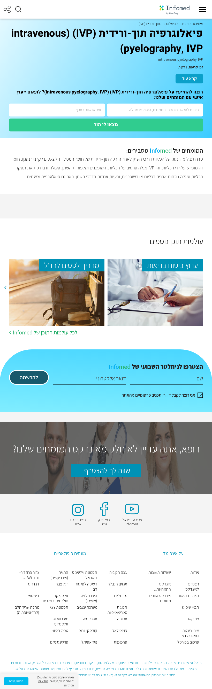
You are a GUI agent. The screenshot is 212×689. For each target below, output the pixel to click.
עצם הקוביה (118, 572)
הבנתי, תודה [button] (16, 681)
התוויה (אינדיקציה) (59, 575)
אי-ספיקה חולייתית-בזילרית (55, 598)
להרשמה (29, 377)
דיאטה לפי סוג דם (86, 587)
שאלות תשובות (159, 572)
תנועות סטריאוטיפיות (117, 610)
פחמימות (120, 642)
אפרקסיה (90, 619)
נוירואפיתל (89, 642)
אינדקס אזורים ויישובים (160, 598)
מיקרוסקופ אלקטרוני (60, 621)
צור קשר (193, 619)
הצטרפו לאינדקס (192, 587)
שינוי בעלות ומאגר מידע (190, 633)
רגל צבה (62, 584)
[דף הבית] (174, 9)
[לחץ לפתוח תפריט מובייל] (202, 9)
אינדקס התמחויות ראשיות (163, 587)
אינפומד (197, 23)
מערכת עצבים (87, 607)
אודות (194, 572)
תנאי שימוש (190, 607)
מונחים (183, 23)
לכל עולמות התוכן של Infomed (45, 332)
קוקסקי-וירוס (88, 630)
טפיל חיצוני (60, 630)
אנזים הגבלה (117, 584)
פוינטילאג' (119, 630)
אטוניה (122, 619)
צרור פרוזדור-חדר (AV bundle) (29, 575)
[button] (18, 9)
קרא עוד (189, 78)
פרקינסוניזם (59, 642)
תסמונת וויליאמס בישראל (84, 575)
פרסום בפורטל (188, 642)
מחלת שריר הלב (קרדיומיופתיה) (27, 610)
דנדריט (33, 584)
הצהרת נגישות (188, 595)
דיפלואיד (32, 595)
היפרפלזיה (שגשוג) (89, 598)
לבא (5, 288)
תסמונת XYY (59, 607)
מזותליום (120, 595)
